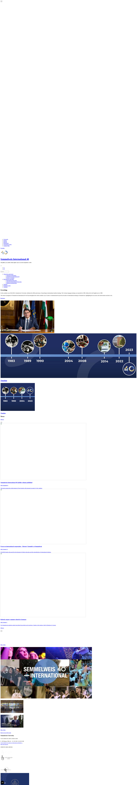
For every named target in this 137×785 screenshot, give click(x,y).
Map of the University (4, 744)
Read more (3, 298)
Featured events (6, 285)
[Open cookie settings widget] (2, 782)
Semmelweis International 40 (15, 259)
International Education (8, 279)
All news (2, 419)
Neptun (5, 240)
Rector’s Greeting (10, 278)
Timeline (5, 284)
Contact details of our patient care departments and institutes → (12, 742)
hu (4, 267)
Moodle (5, 242)
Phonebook (6, 243)
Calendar (5, 287)
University (5, 239)
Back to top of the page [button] (6, 732)
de (3, 269)
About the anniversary (8, 274)
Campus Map (6, 245)
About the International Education (14, 281)
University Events (7, 244)
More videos (3, 644)
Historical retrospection (11, 283)
